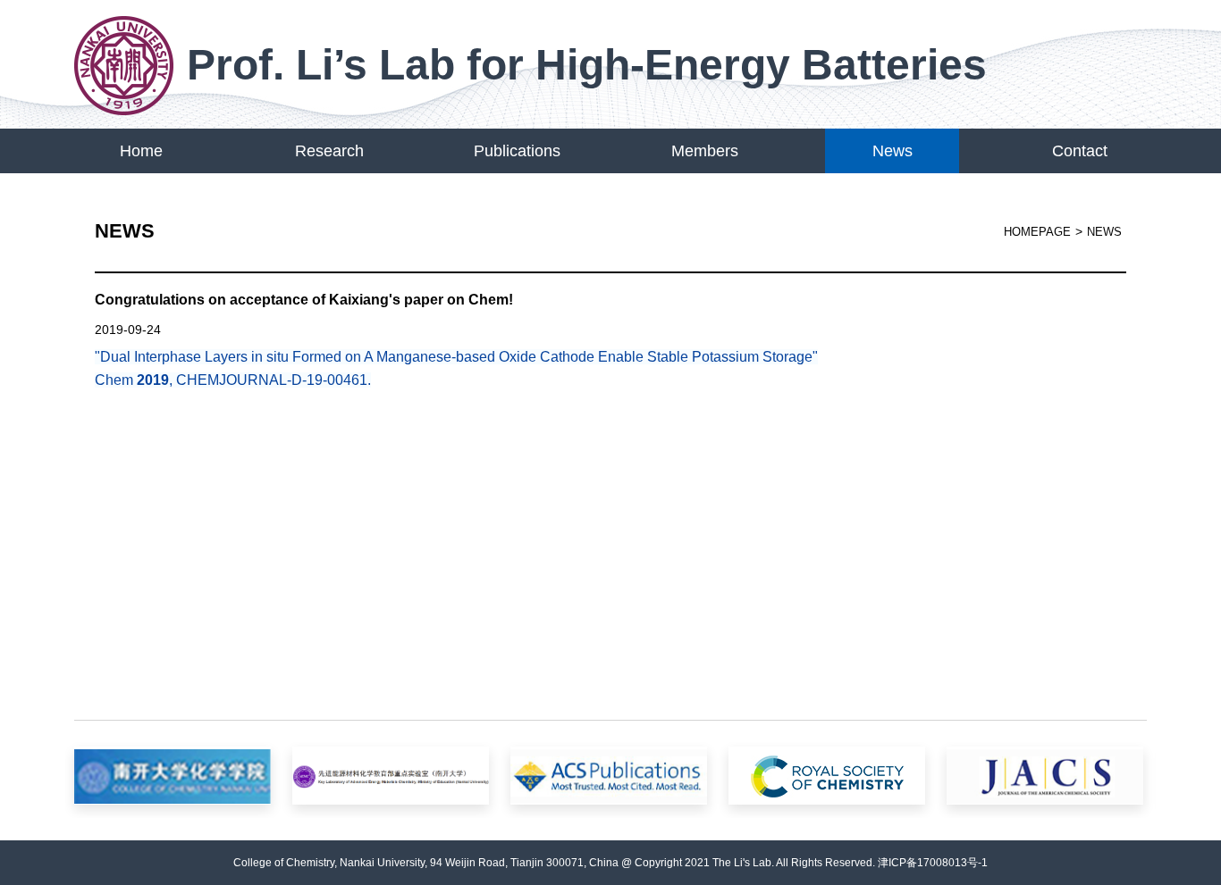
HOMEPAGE (1037, 231)
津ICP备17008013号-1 (933, 862)
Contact (1079, 151)
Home (141, 151)
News (892, 151)
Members (704, 151)
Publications (517, 151)
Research (329, 151)
